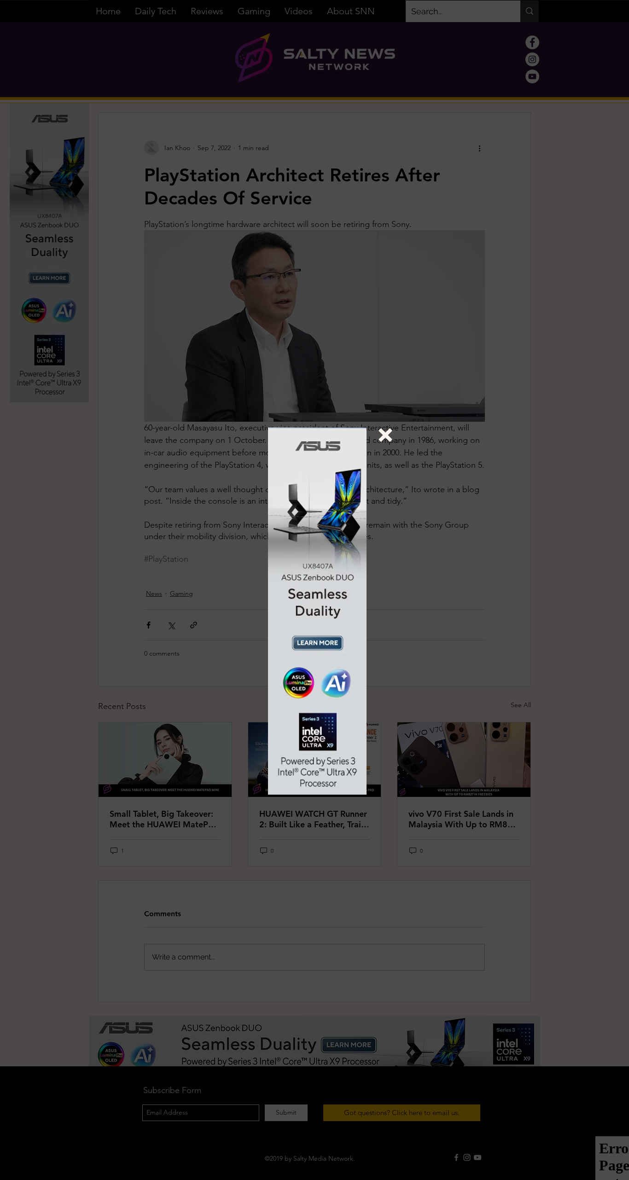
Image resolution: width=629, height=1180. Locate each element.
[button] (385, 435)
